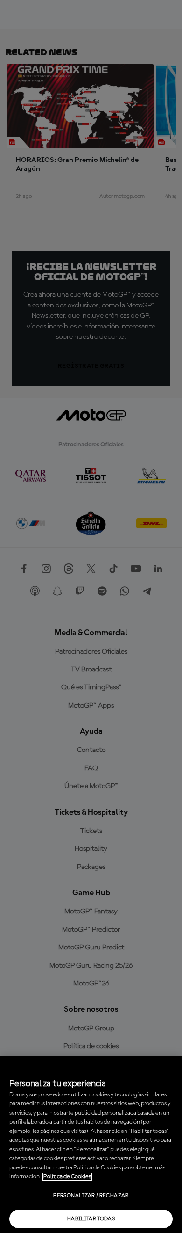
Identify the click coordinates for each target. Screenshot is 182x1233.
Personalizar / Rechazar (90, 1195)
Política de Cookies (67, 1177)
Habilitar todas (91, 1219)
